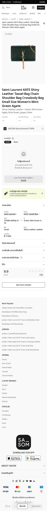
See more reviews (23, 285)
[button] (3, 7)
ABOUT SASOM (9, 465)
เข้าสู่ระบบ (41, 7)
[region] (23, 57)
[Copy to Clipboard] (21, 220)
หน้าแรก (5, 19)
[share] (44, 23)
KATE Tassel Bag (31, 214)
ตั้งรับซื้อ (23, 180)
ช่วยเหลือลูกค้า (7, 473)
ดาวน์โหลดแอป (17, 2)
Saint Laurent (24, 19)
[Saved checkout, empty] (33, 7)
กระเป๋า (13, 19)
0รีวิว (41, 275)
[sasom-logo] (23, 7)
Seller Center (6, 2)
